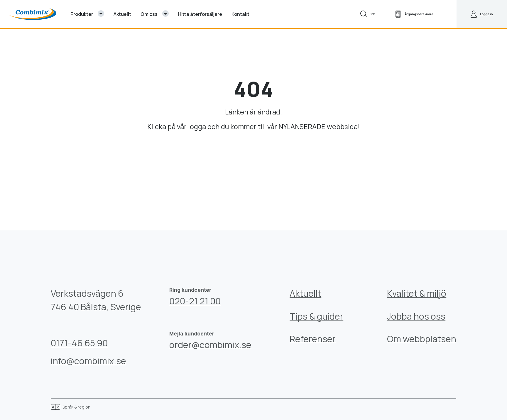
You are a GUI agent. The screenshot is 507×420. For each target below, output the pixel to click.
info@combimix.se (88, 361)
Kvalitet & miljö (416, 293)
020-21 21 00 (195, 301)
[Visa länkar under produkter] (101, 13)
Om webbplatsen (421, 339)
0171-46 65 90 (79, 343)
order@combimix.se (210, 345)
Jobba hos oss (416, 316)
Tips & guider (316, 316)
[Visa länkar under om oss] (165, 13)
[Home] (32, 14)
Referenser (313, 339)
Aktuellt (305, 293)
